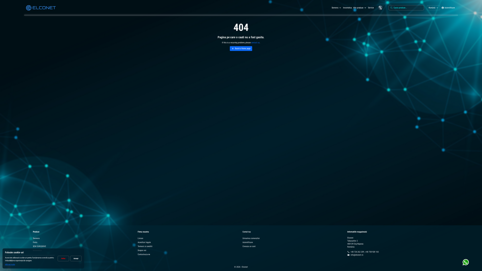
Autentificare (248, 242)
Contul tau (247, 232)
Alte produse (358, 8)
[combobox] (406, 7)
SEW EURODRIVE (39, 246)
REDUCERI (380, 8)
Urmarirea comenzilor (251, 238)
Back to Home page (241, 48)
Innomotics (347, 8)
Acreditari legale (144, 242)
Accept (76, 258)
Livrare (140, 238)
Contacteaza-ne (144, 254)
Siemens (335, 8)
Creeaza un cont (249, 246)
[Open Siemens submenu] (340, 8)
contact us (255, 42)
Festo (35, 242)
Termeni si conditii (145, 246)
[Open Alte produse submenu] (365, 8)
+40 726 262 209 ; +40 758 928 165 (365, 252)
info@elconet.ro (357, 255)
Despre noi (142, 250)
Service (371, 8)
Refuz (63, 258)
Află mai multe (10, 264)
